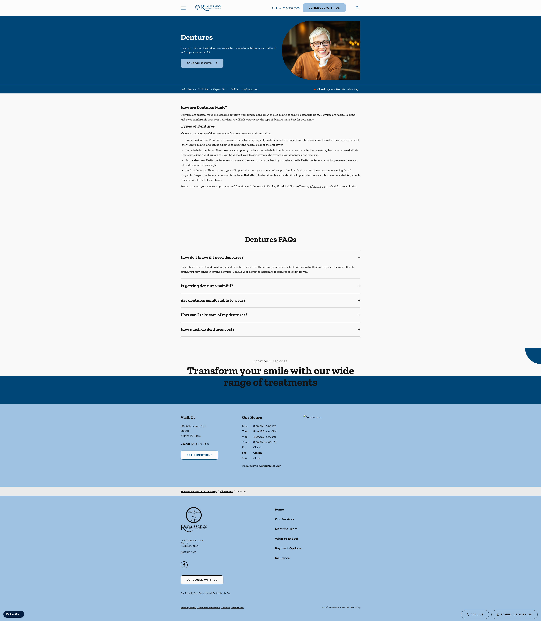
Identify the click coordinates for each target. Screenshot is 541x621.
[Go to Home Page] (208, 8)
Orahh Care (237, 607)
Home (279, 509)
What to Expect (286, 538)
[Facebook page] (184, 564)
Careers (225, 607)
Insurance (282, 558)
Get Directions (199, 455)
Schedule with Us (324, 7)
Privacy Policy (188, 607)
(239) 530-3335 (249, 89)
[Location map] (331, 445)
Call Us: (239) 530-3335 (286, 8)
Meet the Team (286, 529)
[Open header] (184, 8)
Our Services (284, 519)
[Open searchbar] (357, 8)
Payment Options (288, 548)
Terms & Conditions (208, 607)
